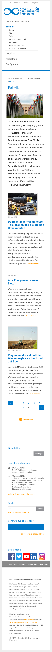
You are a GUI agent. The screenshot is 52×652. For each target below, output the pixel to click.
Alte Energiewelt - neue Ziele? (23, 282)
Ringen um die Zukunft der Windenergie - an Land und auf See (25, 358)
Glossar (26, 2)
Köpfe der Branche (16, 45)
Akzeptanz (13, 42)
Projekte (10, 53)
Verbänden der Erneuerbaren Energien (23, 622)
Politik (11, 81)
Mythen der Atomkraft (17, 39)
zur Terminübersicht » (32, 533)
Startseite (29, 78)
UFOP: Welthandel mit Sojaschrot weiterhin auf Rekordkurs (25, 471)
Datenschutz (32, 564)
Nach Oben (28, 419)
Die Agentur (12, 64)
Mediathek (11, 58)
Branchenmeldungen (17, 48)
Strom (11, 30)
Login (8, 2)
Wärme (12, 33)
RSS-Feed (12, 564)
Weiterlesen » (33, 263)
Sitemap (22, 564)
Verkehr (12, 36)
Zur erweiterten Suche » (18, 513)
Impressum (44, 564)
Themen (10, 26)
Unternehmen (29, 619)
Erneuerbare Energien (17, 20)
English (35, 2)
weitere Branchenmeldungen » (21, 494)
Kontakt (17, 2)
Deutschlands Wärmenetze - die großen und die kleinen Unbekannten (26, 225)
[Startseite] (23, 11)
